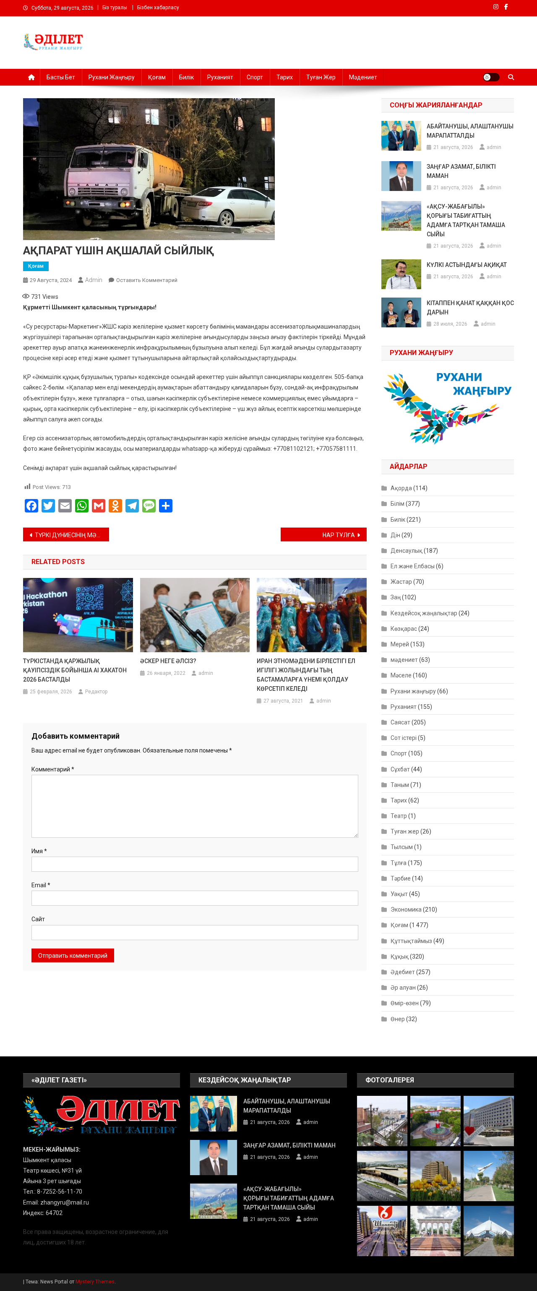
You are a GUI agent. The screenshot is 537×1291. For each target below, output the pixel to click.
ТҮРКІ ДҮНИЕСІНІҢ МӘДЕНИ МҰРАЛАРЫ (72, 535)
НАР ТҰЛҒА (339, 535)
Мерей (400, 644)
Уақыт (399, 894)
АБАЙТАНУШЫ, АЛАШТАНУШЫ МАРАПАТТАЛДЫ (470, 131)
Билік (186, 77)
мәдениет (404, 659)
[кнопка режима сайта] (491, 77)
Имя (39, 851)
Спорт (255, 77)
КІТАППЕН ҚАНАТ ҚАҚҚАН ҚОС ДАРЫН (470, 308)
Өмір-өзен (405, 1003)
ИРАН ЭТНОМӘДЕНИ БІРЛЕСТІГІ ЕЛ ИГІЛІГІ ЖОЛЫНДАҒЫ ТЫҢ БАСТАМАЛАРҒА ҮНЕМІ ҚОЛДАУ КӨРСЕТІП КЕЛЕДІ (306, 675)
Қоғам (157, 77)
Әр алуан (403, 987)
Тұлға (399, 863)
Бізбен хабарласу (158, 7)
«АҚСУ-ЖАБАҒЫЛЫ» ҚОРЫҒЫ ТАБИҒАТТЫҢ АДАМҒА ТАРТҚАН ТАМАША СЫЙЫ (466, 220)
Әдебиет (403, 972)
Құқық (400, 956)
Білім (397, 503)
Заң (396, 597)
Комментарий (52, 769)
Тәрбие (401, 878)
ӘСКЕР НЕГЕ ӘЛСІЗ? (168, 661)
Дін (395, 535)
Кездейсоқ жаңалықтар (424, 613)
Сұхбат (400, 769)
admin (93, 280)
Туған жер (321, 77)
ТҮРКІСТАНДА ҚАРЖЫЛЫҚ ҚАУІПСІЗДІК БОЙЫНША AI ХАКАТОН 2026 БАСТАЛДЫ (75, 670)
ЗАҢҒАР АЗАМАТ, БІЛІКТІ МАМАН (461, 171)
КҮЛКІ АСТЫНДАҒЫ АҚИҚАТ (467, 264)
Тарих (284, 77)
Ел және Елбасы (413, 566)
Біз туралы (114, 7)
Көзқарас (404, 628)
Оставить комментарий (146, 280)
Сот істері (404, 737)
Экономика (406, 909)
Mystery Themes (95, 1282)
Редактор (96, 692)
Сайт (38, 919)
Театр (399, 816)
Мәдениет (363, 77)
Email (40, 885)
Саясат (400, 722)
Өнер (398, 1019)
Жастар (401, 581)
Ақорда (401, 488)
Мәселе (401, 675)
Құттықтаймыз (411, 941)
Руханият (220, 77)
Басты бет (61, 77)
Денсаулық (406, 550)
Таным (400, 784)
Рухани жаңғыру (112, 77)
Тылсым (402, 847)
